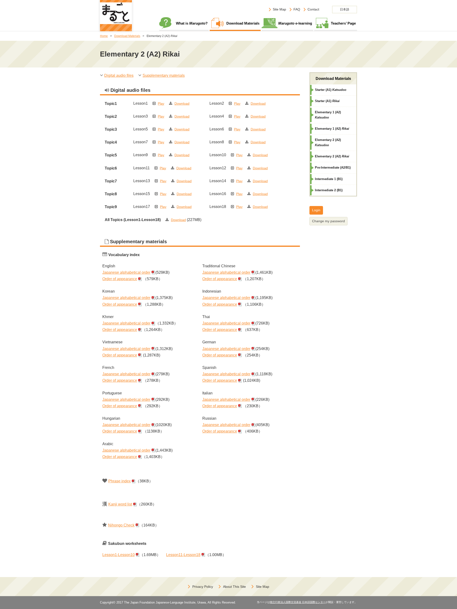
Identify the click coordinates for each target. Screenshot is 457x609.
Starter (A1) (330, 90)
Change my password (328, 221)
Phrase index (119, 481)
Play (161, 103)
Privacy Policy (202, 586)
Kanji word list (120, 504)
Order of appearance (119, 279)
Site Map (279, 9)
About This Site (234, 586)
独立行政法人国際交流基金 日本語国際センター (298, 602)
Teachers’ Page (343, 23)
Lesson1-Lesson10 (118, 555)
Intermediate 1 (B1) (329, 179)
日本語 (344, 9)
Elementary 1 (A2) (328, 114)
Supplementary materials (164, 75)
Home (104, 36)
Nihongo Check (121, 525)
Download (181, 103)
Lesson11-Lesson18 (183, 555)
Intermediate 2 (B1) (329, 190)
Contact (313, 9)
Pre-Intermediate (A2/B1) (333, 167)
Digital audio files (119, 75)
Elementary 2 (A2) (328, 142)
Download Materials (242, 23)
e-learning (295, 23)
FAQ (296, 9)
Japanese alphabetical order (126, 272)
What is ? (192, 23)
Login (316, 210)
